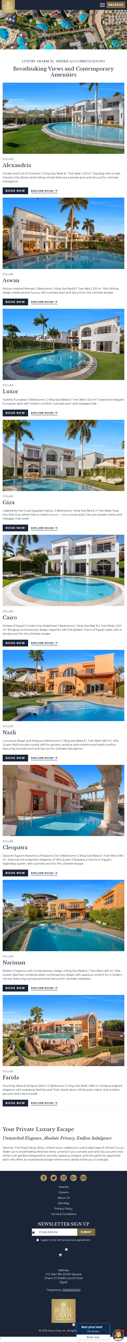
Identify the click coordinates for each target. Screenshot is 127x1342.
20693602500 (71, 1290)
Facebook (43, 1177)
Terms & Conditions (63, 1214)
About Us (63, 1197)
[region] (102, 5)
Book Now (15, 190)
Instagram (63, 1177)
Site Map (63, 1203)
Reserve (116, 4)
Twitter (53, 1177)
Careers (64, 1192)
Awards (63, 1186)
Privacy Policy (63, 1208)
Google (73, 1177)
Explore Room (42, 190)
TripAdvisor (83, 1177)
